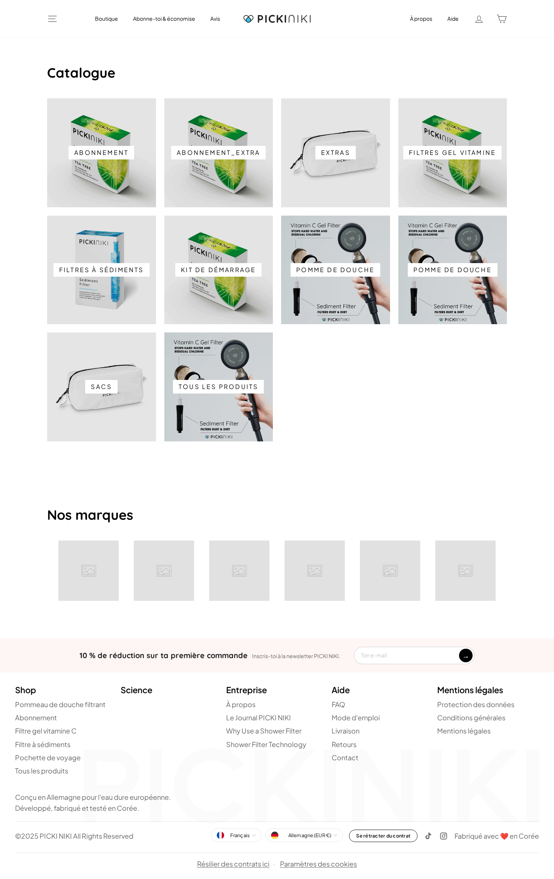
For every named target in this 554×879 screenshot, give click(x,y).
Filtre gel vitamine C (46, 730)
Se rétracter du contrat (383, 836)
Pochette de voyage (48, 757)
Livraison (346, 730)
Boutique (106, 18)
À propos (421, 18)
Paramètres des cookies (318, 864)
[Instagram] (443, 836)
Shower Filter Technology (266, 744)
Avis (215, 18)
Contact (345, 757)
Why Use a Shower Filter (263, 730)
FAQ (338, 704)
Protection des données (475, 704)
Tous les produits (41, 770)
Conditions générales (471, 717)
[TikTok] (428, 836)
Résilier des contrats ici (233, 863)
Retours (344, 744)
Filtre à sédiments (42, 744)
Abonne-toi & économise (164, 18)
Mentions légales (464, 730)
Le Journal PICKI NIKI (258, 717)
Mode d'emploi (356, 717)
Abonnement (36, 717)
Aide (453, 18)
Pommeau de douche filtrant (60, 704)
